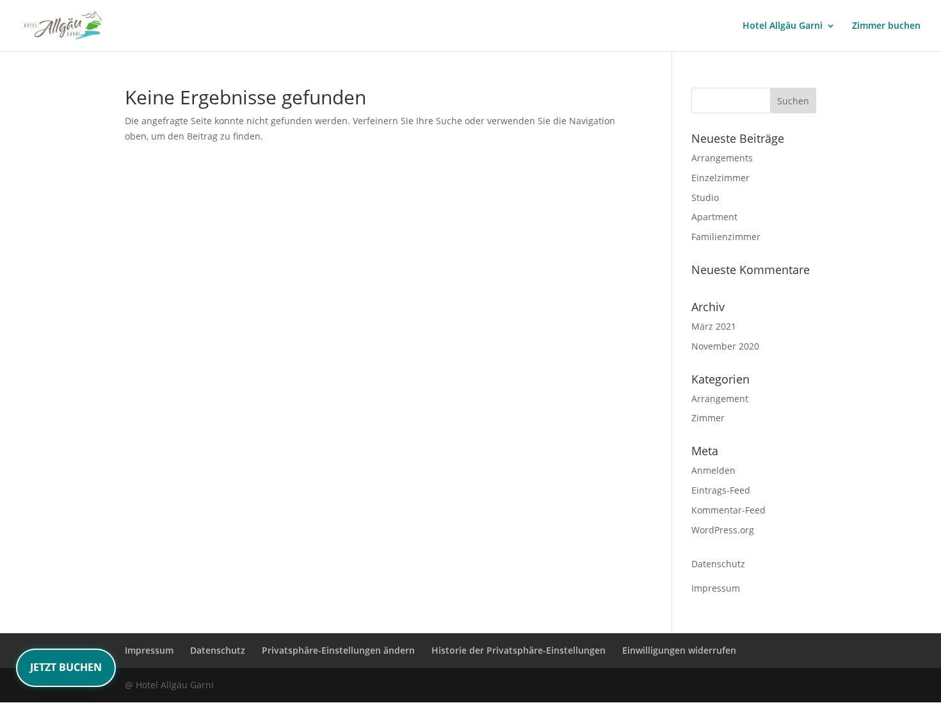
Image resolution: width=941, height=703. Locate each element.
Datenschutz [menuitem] (217, 650)
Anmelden (713, 470)
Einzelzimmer (720, 178)
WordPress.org (722, 530)
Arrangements (722, 158)
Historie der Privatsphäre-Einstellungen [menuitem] (518, 650)
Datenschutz (718, 564)
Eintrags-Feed (720, 490)
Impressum (715, 588)
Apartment (714, 217)
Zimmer (708, 418)
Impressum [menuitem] (149, 650)
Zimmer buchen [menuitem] (886, 26)
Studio (705, 197)
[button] (793, 100)
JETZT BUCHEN (66, 667)
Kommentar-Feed (728, 510)
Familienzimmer (725, 236)
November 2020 (725, 346)
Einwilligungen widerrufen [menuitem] (679, 650)
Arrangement (719, 398)
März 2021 (713, 326)
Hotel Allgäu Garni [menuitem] (783, 26)
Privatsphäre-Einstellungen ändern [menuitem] (338, 650)
